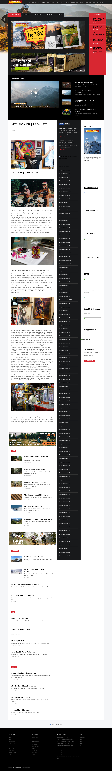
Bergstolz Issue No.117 (64, 235)
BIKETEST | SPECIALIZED (62, 750)
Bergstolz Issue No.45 (64, 498)
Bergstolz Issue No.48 (64, 487)
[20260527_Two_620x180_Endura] (32, 445)
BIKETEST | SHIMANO (61, 754)
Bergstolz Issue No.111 (64, 256)
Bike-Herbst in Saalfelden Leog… (36, 469)
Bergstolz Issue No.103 (64, 285)
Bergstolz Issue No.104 (64, 281)
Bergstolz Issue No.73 (64, 397)
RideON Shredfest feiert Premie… (23, 673)
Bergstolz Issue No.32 (64, 548)
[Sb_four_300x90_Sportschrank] (85, 339)
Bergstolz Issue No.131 (64, 184)
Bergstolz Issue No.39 (64, 519)
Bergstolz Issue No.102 (64, 289)
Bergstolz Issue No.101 (64, 292)
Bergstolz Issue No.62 (64, 436)
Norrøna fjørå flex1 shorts (97, 27)
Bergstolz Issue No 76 (64, 386)
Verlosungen (74, 2)
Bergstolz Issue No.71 (64, 404)
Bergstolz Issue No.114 (64, 245)
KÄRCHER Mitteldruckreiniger (99, 33)
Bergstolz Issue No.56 (64, 458)
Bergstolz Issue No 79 (64, 375)
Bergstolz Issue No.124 (64, 209)
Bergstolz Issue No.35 (64, 537)
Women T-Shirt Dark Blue (92, 257)
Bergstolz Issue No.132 (64, 180)
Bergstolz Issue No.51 (64, 476)
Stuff (62, 2)
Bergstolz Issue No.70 (64, 408)
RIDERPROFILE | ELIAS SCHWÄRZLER (65, 745)
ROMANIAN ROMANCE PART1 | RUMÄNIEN (66, 741)
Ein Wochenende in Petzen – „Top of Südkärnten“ (98, 19)
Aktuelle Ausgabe (34, 2)
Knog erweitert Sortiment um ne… (68, 128)
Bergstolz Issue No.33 (64, 545)
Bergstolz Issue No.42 (64, 509)
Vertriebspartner (35, 741)
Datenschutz (34, 752)
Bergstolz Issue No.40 (64, 523)
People (81, 741)
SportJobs (100, 2)
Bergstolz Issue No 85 (64, 354)
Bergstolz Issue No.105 (64, 278)
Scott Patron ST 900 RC (19, 618)
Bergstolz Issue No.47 (64, 490)
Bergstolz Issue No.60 (64, 444)
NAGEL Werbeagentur (16, 767)
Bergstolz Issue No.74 (64, 393)
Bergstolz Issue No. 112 (65, 253)
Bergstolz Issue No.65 (64, 426)
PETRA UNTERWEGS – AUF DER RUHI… (26, 584)
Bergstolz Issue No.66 (64, 422)
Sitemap (33, 748)
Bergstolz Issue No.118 (64, 231)
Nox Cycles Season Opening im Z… (24, 595)
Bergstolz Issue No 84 (64, 357)
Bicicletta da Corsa (13, 748)
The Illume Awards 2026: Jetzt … (36, 495)
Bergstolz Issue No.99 (64, 303)
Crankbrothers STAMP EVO (66, 140)
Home (43, 2)
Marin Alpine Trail (17, 641)
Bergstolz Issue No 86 (64, 350)
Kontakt (33, 754)
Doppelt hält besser (89, 290)
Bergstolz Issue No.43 (64, 505)
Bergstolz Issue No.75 (64, 390)
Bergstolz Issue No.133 (64, 177)
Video (81, 2)
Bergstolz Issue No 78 (64, 379)
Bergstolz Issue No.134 (64, 173)
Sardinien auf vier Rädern (33, 557)
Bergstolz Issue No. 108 (65, 267)
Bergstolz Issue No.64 (64, 429)
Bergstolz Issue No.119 (64, 227)
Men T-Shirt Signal (92, 233)
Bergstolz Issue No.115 (64, 242)
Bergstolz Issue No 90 (64, 335)
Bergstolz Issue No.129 (64, 191)
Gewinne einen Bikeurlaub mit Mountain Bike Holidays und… (97, 49)
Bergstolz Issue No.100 (64, 296)
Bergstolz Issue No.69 (64, 411)
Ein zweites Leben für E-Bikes (35, 482)
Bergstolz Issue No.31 (64, 552)
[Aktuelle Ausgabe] (48, 48)
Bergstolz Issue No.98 (64, 307)
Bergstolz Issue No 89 (64, 339)
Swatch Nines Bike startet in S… (23, 710)
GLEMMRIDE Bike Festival (21, 697)
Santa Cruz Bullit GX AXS (20, 629)
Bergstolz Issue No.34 (64, 541)
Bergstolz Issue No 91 (64, 332)
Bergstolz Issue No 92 (64, 328)
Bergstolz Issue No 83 (64, 361)
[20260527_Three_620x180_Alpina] (32, 545)
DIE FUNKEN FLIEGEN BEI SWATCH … (38, 519)
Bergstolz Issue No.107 (64, 271)
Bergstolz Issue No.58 (64, 451)
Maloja (10, 754)
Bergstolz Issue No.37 (64, 530)
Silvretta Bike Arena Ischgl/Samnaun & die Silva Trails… (99, 41)
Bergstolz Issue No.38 (64, 527)
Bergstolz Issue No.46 (64, 494)
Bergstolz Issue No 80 (64, 372)
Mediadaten (34, 744)
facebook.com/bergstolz (57, 724)
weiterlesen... (63, 136)
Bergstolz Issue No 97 (64, 310)
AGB (10, 739)
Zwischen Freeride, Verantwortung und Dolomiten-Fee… (92, 310)
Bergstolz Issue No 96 (64, 314)
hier (85, 160)
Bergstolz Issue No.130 (64, 188)
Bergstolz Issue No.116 (64, 238)
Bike (48, 2)
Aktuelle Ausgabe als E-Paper (84, 82)
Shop (94, 2)
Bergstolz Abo (35, 737)
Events (58, 2)
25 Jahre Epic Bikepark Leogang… (23, 686)
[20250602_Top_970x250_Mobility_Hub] (48, 71)
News (52, 2)
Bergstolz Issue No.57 (64, 454)
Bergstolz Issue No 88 (64, 343)
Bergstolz (15, 2)
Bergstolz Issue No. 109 (65, 263)
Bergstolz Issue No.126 (64, 202)
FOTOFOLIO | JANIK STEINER (63, 747)
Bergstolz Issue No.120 (64, 224)
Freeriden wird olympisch (33, 506)
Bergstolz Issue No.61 (64, 440)
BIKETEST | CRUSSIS (61, 752)
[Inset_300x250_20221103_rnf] (68, 158)
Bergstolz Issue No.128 (64, 195)
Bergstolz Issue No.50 (64, 480)
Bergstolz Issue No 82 (64, 364)
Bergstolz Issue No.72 (64, 400)
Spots (67, 2)
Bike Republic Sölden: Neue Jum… (37, 456)
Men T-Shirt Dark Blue (92, 210)
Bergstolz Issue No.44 (64, 501)
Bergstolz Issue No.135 (64, 170)
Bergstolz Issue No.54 (64, 465)
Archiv (58, 758)
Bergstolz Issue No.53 (64, 469)
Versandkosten (12, 741)
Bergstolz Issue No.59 (64, 447)
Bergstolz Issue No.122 (64, 217)
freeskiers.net (11, 750)
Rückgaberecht (12, 743)
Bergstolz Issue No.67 (64, 418)
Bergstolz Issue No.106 (64, 274)
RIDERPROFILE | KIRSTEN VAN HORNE (65, 743)
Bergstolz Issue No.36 (64, 534)
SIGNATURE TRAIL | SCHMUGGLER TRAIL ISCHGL (68, 756)
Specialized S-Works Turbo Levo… (23, 652)
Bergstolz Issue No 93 (64, 325)
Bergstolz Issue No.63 (64, 433)
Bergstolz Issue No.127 (64, 199)
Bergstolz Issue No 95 (64, 317)
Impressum (34, 750)
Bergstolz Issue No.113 (64, 249)
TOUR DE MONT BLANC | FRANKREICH (31, 106)
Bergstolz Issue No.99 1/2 (65, 299)
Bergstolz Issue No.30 (64, 555)
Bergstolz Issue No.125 (64, 206)
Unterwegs (88, 2)
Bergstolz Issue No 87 (64, 346)
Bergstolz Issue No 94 (64, 321)
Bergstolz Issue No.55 (64, 462)
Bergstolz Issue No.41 (64, 516)
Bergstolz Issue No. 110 (65, 260)
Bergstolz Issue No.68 (64, 415)
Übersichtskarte (89, 360)
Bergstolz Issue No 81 (64, 368)
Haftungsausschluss (36, 746)
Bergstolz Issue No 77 (64, 382)
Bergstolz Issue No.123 (64, 213)
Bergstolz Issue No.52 (64, 472)
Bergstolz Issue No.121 (64, 220)
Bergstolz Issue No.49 (64, 483)
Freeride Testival (12, 752)
